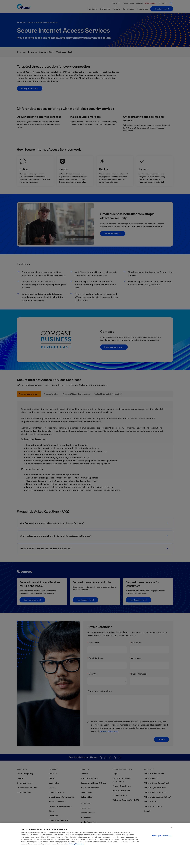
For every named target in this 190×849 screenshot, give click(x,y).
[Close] (171, 827)
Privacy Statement (76, 844)
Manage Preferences (162, 836)
